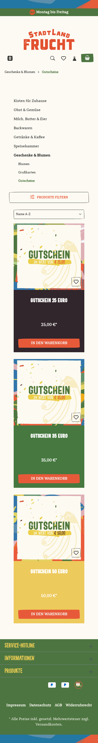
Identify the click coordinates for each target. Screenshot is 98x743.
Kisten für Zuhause (30, 101)
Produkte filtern (52, 197)
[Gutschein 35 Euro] (49, 392)
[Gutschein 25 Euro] (49, 256)
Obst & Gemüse (27, 110)
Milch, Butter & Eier (30, 119)
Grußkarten (27, 172)
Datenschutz (40, 705)
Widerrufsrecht (79, 705)
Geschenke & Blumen (32, 155)
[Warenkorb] (87, 58)
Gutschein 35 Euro (49, 436)
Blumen (23, 164)
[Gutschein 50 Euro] (49, 528)
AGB (58, 705)
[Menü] (10, 58)
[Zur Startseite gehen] (49, 39)
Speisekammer (26, 146)
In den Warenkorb (49, 343)
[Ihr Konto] (74, 58)
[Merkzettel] (63, 58)
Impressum (16, 705)
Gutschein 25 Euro (49, 300)
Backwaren (23, 128)
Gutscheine (26, 180)
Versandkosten (49, 724)
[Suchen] (52, 58)
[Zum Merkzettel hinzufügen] (76, 281)
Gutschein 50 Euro (49, 571)
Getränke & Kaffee (29, 137)
